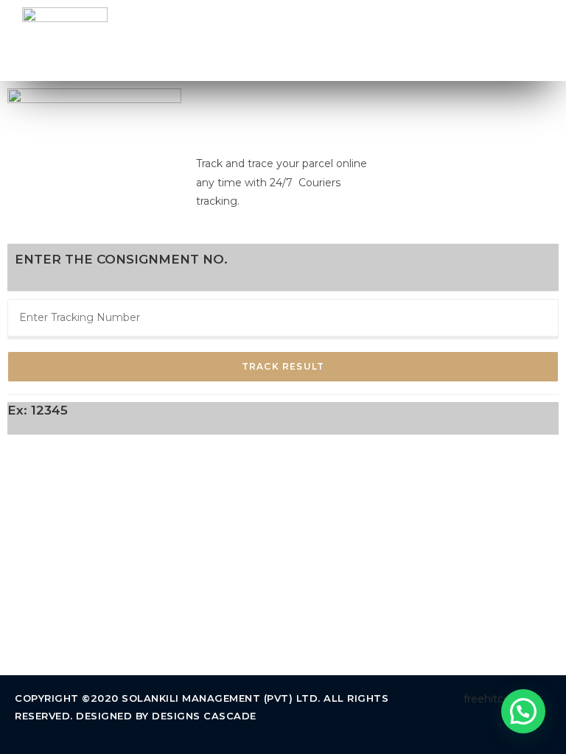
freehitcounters (503, 698)
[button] (539, 40)
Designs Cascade (204, 716)
